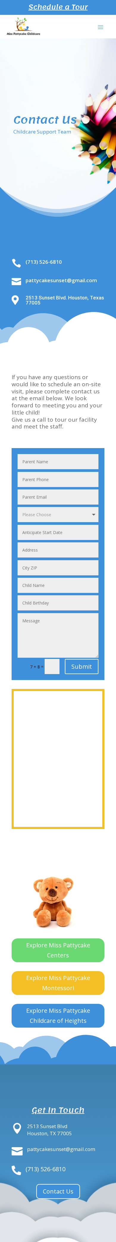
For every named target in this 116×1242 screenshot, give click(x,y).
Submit (81, 666)
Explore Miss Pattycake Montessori (58, 983)
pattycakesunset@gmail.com (61, 280)
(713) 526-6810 (44, 261)
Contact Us (58, 1191)
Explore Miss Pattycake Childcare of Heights (58, 1016)
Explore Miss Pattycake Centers (58, 950)
